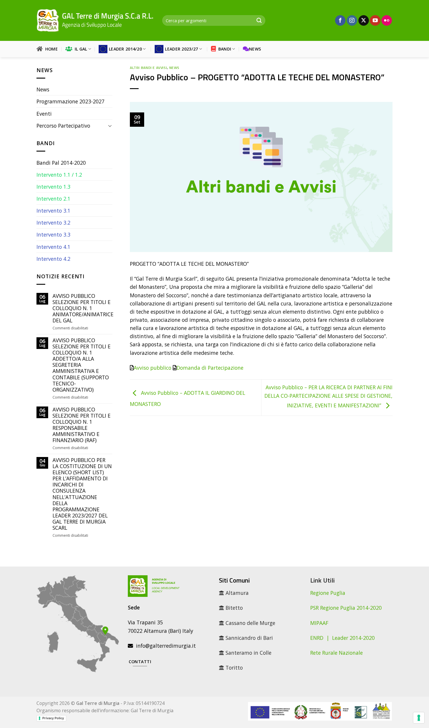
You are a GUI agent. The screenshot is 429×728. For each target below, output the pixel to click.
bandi (223, 49)
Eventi (44, 113)
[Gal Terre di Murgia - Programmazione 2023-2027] (95, 20)
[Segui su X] (363, 20)
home (50, 49)
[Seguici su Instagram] (352, 20)
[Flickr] (386, 20)
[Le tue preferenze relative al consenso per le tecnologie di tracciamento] (418, 717)
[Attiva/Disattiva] (109, 126)
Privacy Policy (53, 718)
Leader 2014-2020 (353, 637)
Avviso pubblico (152, 367)
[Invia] (259, 20)
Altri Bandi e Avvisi (148, 67)
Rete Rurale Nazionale (336, 652)
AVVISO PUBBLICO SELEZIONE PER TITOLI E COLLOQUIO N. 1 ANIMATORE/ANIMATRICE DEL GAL (83, 308)
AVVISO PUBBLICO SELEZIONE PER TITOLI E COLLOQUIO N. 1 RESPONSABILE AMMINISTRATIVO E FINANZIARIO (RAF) (82, 425)
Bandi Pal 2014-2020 (61, 162)
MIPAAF (319, 622)
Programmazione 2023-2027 (70, 101)
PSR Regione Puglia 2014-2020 (346, 607)
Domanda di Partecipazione (210, 367)
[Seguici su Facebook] (340, 20)
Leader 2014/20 (125, 49)
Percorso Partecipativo (63, 125)
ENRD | (321, 637)
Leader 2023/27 (181, 49)
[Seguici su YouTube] (375, 20)
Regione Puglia (327, 592)
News (255, 49)
